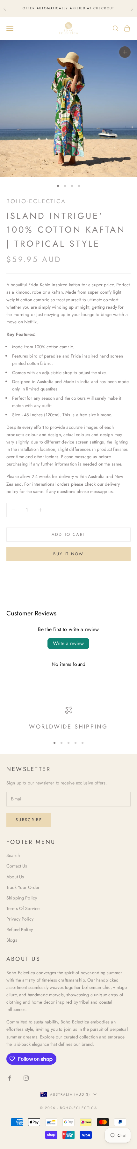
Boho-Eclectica (36, 201)
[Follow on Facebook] (9, 1078)
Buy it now (68, 554)
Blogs (11, 940)
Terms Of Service (23, 908)
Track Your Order (23, 887)
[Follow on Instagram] (26, 1078)
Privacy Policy (19, 919)
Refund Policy (19, 929)
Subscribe (29, 820)
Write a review (68, 643)
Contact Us (16, 866)
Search (13, 855)
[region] (68, 719)
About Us (15, 877)
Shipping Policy (21, 898)
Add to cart (69, 534)
